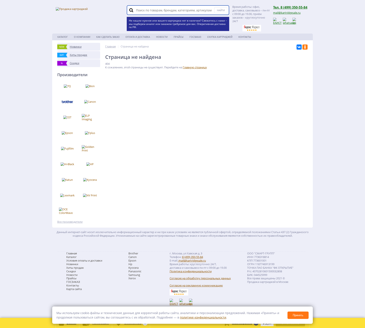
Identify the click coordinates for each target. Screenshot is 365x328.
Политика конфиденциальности (191, 271)
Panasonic (134, 271)
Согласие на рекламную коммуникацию (196, 285)
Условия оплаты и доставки (84, 260)
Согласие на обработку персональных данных (200, 278)
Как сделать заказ (107, 36)
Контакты (244, 36)
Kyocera (133, 268)
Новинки (72, 264)
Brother (133, 253)
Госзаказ (195, 36)
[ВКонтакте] (299, 47)
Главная (71, 253)
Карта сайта (74, 289)
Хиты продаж (75, 268)
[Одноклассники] (305, 47)
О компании (82, 36)
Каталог (62, 36)
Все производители (70, 222)
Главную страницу (195, 67)
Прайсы (178, 36)
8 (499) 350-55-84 (192, 257)
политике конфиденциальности (203, 317)
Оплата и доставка (137, 36)
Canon (132, 257)
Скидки (71, 271)
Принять (298, 315)
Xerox (132, 278)
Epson (132, 260)
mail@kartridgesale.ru (287, 13)
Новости (162, 36)
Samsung (134, 275)
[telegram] (296, 21)
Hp (130, 264)
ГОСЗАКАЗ (73, 282)
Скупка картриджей (219, 36)
